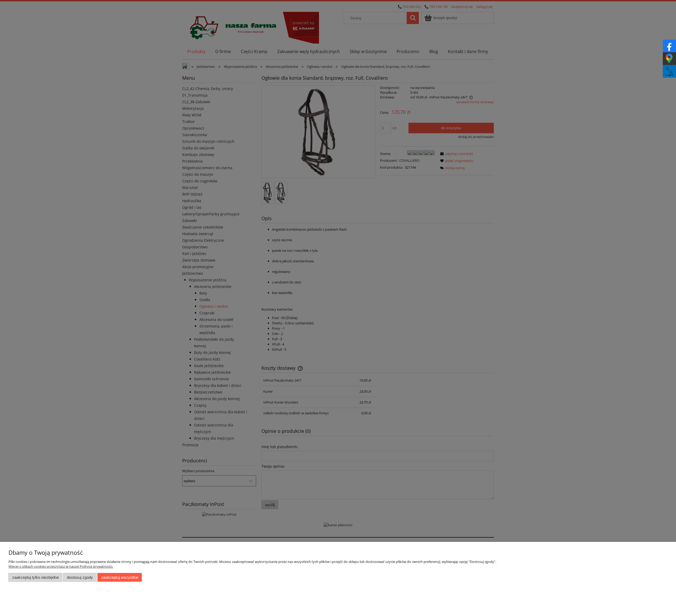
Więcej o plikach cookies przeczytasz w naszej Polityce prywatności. (60, 566)
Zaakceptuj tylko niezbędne (35, 577)
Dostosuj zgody (80, 577)
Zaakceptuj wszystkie (119, 577)
